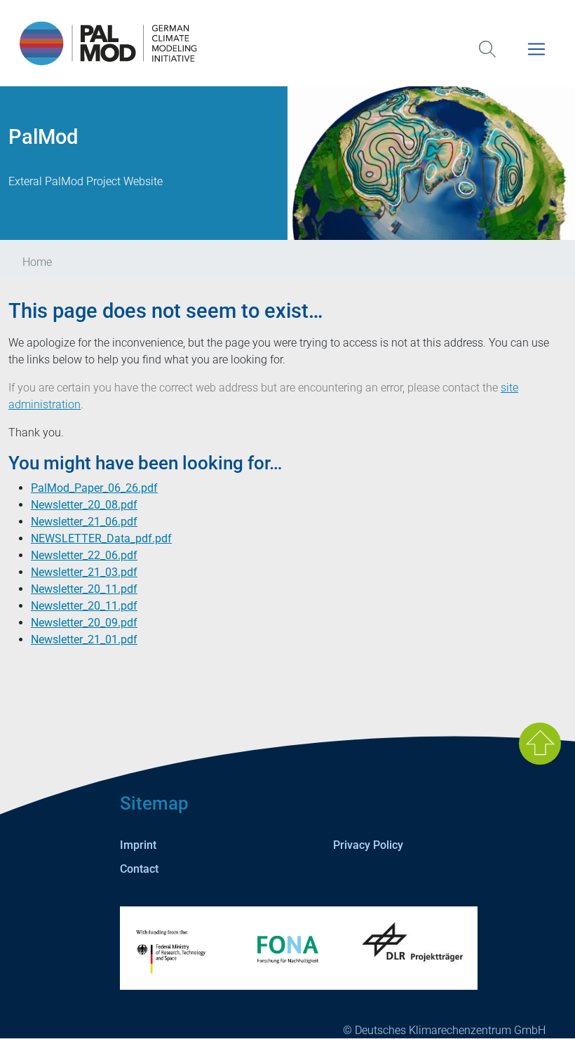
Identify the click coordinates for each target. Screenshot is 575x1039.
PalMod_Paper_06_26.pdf (94, 488)
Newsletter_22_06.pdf (84, 555)
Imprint (138, 845)
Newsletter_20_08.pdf (84, 504)
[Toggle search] (487, 58)
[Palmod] (287, 43)
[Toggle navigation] (536, 58)
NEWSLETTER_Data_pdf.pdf (101, 538)
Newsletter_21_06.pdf (84, 521)
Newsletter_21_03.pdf (84, 572)
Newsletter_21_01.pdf (84, 639)
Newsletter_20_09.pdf (84, 622)
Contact (139, 869)
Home (37, 262)
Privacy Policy (368, 845)
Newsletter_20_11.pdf (84, 589)
